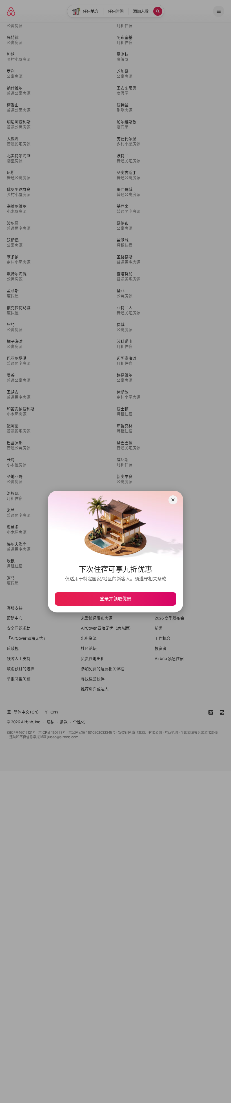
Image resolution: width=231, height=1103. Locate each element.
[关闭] (173, 500)
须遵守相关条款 (150, 579)
